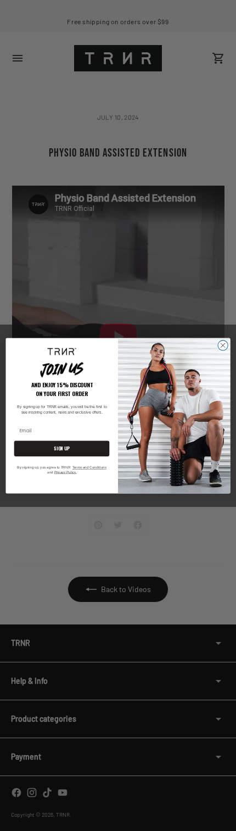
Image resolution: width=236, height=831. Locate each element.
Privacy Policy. (65, 472)
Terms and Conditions (89, 467)
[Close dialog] (223, 345)
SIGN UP (61, 448)
